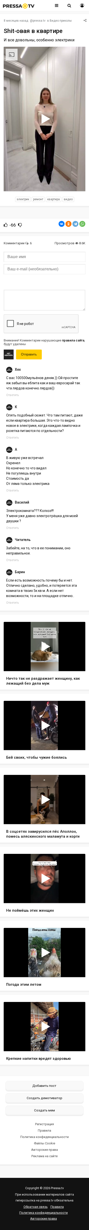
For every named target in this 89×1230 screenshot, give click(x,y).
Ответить (12, 395)
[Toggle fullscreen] (76, 182)
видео (68, 199)
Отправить (29, 354)
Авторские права (44, 1150)
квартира (53, 199)
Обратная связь (35, 1207)
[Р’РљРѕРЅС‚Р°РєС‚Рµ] (62, 224)
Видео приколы (61, 20)
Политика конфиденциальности (44, 1137)
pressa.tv (39, 20)
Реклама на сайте (44, 1156)
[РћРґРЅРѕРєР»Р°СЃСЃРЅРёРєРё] (68, 224)
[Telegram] (75, 224)
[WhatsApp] (82, 224)
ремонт (38, 199)
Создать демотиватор (44, 1098)
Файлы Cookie (44, 1143)
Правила (44, 1130)
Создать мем (44, 1110)
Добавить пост (44, 1086)
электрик (23, 199)
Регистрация (44, 1124)
